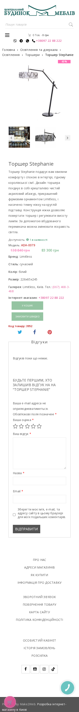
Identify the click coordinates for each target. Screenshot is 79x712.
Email (18, 491)
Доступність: (16, 240)
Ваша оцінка (23, 420)
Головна (8, 49)
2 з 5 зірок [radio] (21, 426)
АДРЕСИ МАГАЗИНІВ (39, 567)
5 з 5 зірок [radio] (39, 426)
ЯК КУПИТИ (39, 575)
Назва (18, 473)
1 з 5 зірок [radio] (15, 426)
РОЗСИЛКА (39, 656)
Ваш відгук (22, 434)
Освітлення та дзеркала (39, 49)
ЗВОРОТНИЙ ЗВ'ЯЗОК (39, 597)
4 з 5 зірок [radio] (33, 426)
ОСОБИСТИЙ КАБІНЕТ (39, 640)
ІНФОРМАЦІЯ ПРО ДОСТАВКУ (39, 583)
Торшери (32, 55)
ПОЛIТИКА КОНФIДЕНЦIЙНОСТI (39, 620)
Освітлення (11, 55)
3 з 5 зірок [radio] (27, 426)
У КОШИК (27, 305)
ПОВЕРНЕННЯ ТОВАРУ (39, 604)
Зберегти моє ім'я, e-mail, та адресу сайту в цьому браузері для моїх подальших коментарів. (42, 513)
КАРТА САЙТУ (39, 612)
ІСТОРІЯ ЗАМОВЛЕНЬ (39, 648)
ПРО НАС (39, 560)
